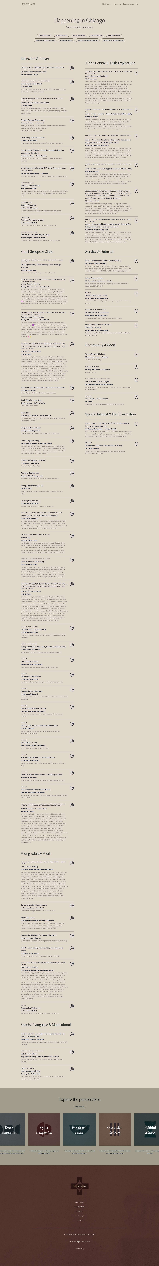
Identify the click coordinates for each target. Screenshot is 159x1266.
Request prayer (128, 4)
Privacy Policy (79, 1249)
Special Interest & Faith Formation (113, 40)
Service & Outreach (96, 35)
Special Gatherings (61, 35)
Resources (117, 4)
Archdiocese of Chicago (87, 1234)
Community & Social (114, 35)
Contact (79, 1220)
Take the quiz (106, 4)
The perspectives (79, 1207)
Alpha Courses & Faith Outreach (45, 40)
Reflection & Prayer (45, 35)
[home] (28, 4)
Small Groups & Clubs (79, 35)
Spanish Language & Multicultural (88, 40)
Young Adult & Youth (66, 40)
